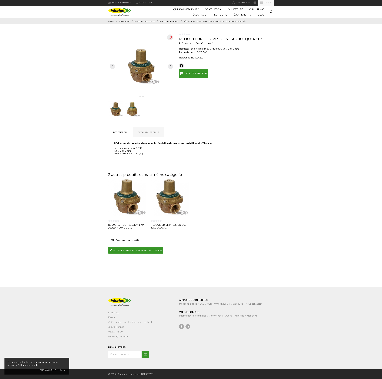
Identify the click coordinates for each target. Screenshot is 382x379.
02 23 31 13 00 (145, 2)
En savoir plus (48, 370)
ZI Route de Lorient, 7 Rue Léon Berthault (130, 322)
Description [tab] (120, 132)
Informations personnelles (193, 315)
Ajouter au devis (193, 73)
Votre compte (189, 312)
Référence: (185, 57)
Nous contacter (254, 303)
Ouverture (235, 9)
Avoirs (228, 315)
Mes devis (252, 315)
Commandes (216, 315)
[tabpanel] (141, 66)
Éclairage (199, 14)
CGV (202, 303)
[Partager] (181, 65)
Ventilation (213, 9)
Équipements (242, 14)
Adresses (240, 315)
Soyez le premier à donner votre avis (135, 250)
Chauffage (256, 9)
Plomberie (219, 14)
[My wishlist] (255, 2)
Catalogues (237, 303)
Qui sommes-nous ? (186, 9)
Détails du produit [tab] (148, 132)
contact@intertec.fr (121, 2)
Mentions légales (188, 303)
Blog (261, 14)
